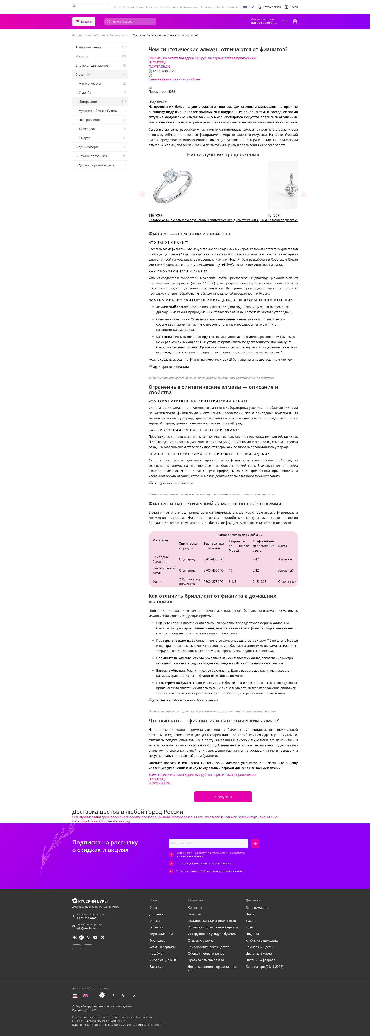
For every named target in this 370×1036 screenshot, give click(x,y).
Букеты (251, 921)
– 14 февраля (101, 129)
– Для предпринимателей (101, 165)
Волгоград (122, 821)
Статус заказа (272, 7)
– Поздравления (101, 120)
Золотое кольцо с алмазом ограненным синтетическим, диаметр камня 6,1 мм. (208, 217)
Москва (134, 817)
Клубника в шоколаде (262, 940)
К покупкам (223, 797)
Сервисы (231, 7)
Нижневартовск (208, 817)
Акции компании (101, 47)
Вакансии (156, 966)
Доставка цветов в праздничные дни (212, 968)
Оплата (140, 7)
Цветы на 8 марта (259, 953)
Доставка (128, 7)
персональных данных (189, 856)
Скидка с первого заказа (206, 953)
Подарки (252, 934)
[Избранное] (285, 21)
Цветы (250, 914)
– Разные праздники (101, 156)
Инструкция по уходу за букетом (212, 934)
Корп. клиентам (189, 7)
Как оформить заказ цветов (208, 947)
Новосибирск (118, 817)
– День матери (101, 147)
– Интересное (101, 102)
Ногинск (94, 821)
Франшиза (157, 940)
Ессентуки (79, 817)
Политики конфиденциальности (212, 921)
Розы (249, 927)
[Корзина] (295, 21)
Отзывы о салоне (201, 940)
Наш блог (156, 953)
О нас (117, 7)
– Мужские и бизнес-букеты (101, 111)
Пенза (224, 817)
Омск (233, 817)
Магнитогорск (97, 817)
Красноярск (148, 817)
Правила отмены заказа (206, 960)
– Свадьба (101, 92)
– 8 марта (101, 138)
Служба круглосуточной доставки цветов (103, 1006)
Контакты (206, 7)
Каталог (87, 22)
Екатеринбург (247, 817)
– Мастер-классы (101, 83)
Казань (190, 817)
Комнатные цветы (259, 947)
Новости (101, 56)
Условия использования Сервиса (213, 927)
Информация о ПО (163, 960)
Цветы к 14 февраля (260, 960)
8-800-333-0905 (86, 918)
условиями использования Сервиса (210, 863)
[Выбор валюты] (252, 7)
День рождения (257, 907)
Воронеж (107, 821)
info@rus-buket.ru (88, 928)
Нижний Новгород (171, 817)
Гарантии (152, 7)
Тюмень (263, 817)
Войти (294, 7)
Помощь (219, 7)
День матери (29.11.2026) (264, 966)
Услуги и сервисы (162, 947)
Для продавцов (169, 7)
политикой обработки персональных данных (216, 871)
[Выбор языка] (245, 7)
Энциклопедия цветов (101, 65)
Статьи (84, 74)
